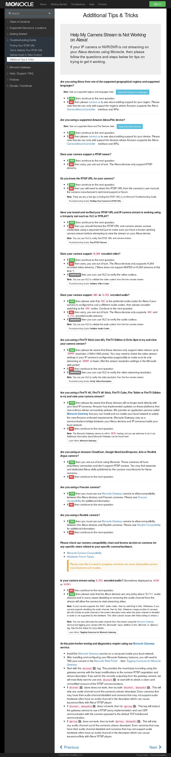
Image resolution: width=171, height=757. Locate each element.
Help (91, 4)
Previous (71, 747)
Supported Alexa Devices (130, 126)
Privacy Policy (142, 755)
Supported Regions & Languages (132, 92)
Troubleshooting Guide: (95, 200)
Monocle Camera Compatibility (84, 553)
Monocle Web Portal (105, 661)
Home (43, 4)
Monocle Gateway (112, 493)
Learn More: (83, 440)
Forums (103, 4)
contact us (95, 102)
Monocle (20, 4)
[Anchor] (90, 39)
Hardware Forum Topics (80, 556)
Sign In (157, 4)
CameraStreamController (81, 109)
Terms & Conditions (158, 755)
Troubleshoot (78, 4)
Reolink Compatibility (149, 525)
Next (153, 747)
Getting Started (59, 4)
